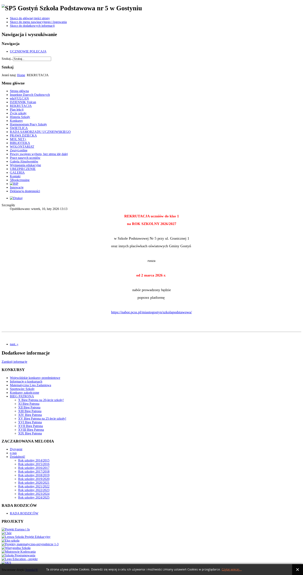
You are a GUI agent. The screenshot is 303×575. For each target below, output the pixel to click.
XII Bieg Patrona (29, 407)
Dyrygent (16, 449)
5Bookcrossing (19, 180)
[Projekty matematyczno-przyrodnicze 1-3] (30, 544)
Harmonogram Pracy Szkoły (28, 124)
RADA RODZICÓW (24, 513)
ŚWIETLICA (19, 128)
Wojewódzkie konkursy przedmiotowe (35, 377)
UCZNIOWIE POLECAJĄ (28, 51)
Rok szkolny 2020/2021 (33, 482)
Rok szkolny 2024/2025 (33, 497)
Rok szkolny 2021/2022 (33, 486)
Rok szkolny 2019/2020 (33, 479)
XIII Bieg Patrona (29, 411)
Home (21, 75)
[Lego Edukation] (20, 559)
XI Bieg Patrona (28, 403)
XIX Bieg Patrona (30, 433)
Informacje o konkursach (26, 381)
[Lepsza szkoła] (26, 537)
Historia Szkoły (20, 117)
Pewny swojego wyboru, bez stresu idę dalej (39, 154)
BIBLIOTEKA (20, 143)
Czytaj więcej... (232, 569)
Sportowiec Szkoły (22, 389)
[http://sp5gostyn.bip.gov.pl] (14, 183)
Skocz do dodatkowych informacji (32, 25)
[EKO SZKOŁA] (10, 540)
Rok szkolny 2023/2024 (33, 493)
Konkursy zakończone (24, 392)
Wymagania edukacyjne (25, 165)
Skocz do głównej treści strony (30, 18)
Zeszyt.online (18, 150)
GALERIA (17, 172)
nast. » (14, 344)
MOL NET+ (18, 139)
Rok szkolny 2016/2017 (33, 468)
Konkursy (16, 120)
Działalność (17, 456)
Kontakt (15, 176)
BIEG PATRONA (22, 396)
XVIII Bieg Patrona (31, 429)
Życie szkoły (18, 113)
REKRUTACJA (21, 106)
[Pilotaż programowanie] (18, 555)
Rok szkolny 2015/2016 (33, 464)
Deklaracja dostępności (25, 191)
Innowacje (16, 187)
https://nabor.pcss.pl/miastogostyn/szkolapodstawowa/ (151, 312)
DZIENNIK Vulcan (23, 102)
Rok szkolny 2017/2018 (33, 471)
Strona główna (19, 91)
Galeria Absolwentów (24, 161)
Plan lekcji (16, 109)
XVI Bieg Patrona (30, 422)
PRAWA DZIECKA (23, 135)
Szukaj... (7, 58)
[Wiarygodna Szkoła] (16, 548)
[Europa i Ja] (16, 529)
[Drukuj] (16, 198)
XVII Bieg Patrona (30, 426)
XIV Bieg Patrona (30, 415)
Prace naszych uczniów (25, 157)
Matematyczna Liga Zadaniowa (30, 385)
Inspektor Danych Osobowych (30, 94)
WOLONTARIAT (22, 146)
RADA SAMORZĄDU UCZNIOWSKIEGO (40, 132)
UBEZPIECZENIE (23, 169)
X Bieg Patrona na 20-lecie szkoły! (41, 400)
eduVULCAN (19, 98)
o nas (13, 453)
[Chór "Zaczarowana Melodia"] (7, 533)
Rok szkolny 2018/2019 (33, 475)
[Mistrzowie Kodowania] (19, 551)
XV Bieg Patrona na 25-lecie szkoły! (42, 418)
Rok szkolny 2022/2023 (33, 490)
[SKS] (6, 562)
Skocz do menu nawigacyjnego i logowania (38, 22)
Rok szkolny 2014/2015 (33, 460)
